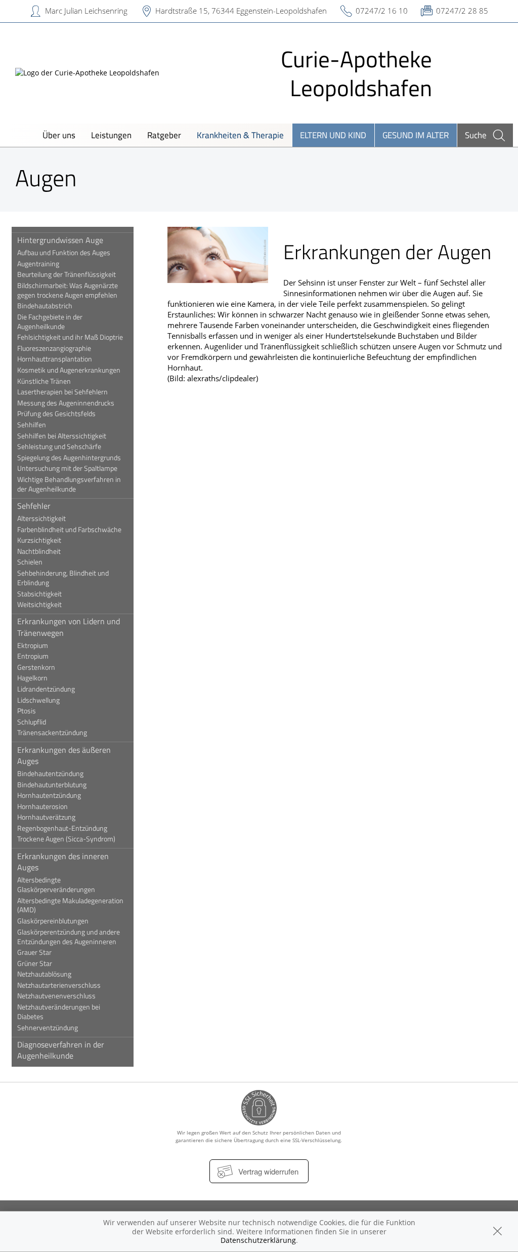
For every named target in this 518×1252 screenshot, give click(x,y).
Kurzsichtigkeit (39, 540)
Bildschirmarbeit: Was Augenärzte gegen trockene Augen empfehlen (67, 290)
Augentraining (38, 264)
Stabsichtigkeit (39, 594)
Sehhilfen (31, 425)
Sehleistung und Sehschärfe (59, 446)
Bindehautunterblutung (52, 785)
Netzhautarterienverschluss (59, 985)
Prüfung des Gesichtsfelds (56, 414)
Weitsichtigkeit (39, 604)
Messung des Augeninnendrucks (65, 403)
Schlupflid (31, 722)
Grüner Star (34, 963)
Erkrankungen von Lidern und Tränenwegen (68, 626)
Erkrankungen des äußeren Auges (64, 755)
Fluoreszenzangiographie (54, 348)
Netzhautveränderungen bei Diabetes (58, 1012)
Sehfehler (34, 506)
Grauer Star (34, 952)
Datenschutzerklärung (258, 1240)
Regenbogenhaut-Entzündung (62, 828)
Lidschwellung (38, 700)
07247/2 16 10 (382, 11)
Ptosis (26, 711)
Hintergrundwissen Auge (60, 240)
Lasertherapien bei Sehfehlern (62, 392)
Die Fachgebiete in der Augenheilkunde (49, 322)
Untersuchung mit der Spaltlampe (67, 468)
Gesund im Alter (415, 135)
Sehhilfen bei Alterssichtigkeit (61, 436)
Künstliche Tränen (44, 381)
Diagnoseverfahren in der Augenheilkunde (60, 1050)
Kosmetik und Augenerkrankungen (68, 370)
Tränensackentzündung (52, 733)
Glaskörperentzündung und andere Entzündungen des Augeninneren (68, 937)
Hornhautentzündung (49, 795)
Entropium (33, 656)
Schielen (29, 562)
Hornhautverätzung (46, 817)
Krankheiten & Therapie (240, 135)
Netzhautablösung (44, 974)
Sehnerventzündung (47, 1028)
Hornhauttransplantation (54, 359)
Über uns (58, 135)
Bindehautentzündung (50, 774)
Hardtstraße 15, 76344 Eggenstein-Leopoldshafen (241, 11)
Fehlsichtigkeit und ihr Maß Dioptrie (70, 337)
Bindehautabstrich (44, 306)
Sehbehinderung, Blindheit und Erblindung (63, 578)
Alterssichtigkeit (41, 518)
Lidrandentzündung (46, 689)
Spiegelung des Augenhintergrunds (69, 458)
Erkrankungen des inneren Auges (63, 861)
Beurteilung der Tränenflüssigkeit (66, 274)
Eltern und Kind (333, 135)
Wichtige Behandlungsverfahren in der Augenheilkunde (69, 484)
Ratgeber (164, 135)
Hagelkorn (32, 678)
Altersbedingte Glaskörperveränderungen (56, 885)
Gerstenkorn (36, 667)
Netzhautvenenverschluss (56, 996)
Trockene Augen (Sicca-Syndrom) (66, 839)
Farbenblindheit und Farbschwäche (69, 529)
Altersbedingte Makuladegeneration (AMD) (70, 905)
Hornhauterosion (42, 806)
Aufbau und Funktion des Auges (63, 253)
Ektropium (32, 645)
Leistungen (111, 135)
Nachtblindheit (39, 551)
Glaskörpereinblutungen (53, 921)
